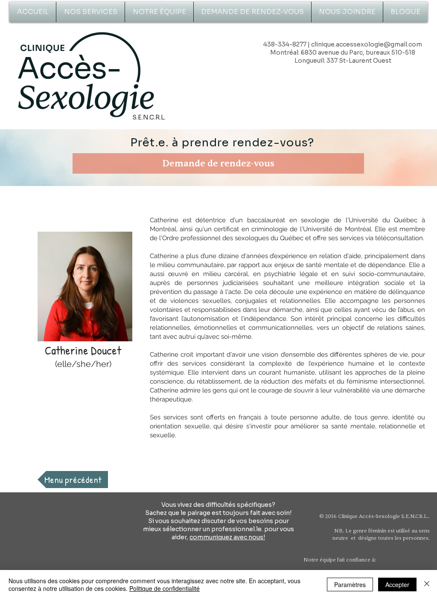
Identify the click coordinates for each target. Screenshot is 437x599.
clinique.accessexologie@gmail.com (366, 44)
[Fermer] (427, 584)
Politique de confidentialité (164, 588)
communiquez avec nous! (227, 537)
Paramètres (350, 584)
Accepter (397, 584)
